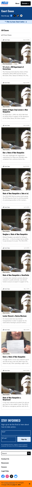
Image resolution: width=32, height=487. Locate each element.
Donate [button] (24, 3)
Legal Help (5, 471)
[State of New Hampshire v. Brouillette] (16, 265)
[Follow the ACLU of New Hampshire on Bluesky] (15, 476)
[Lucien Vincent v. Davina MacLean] (16, 306)
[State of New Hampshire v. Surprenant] (16, 389)
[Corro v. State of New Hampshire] (16, 347)
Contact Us (5, 459)
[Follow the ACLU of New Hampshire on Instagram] (7, 476)
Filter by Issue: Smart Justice (16, 22)
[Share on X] (14, 16)
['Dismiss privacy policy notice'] (29, 484)
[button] (18, 16)
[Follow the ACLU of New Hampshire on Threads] (11, 476)
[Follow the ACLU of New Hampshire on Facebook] (3, 476)
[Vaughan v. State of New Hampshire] (16, 224)
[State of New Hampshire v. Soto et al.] (16, 184)
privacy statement (23, 446)
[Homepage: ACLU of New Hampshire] (7, 3)
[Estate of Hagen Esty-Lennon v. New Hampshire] (16, 101)
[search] (29, 453)
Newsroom (5, 463)
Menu (17, 3)
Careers (4, 467)
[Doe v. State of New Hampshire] (16, 143)
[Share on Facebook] (11, 16)
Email (3, 431)
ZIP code (4, 438)
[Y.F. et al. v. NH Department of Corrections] (16, 58)
